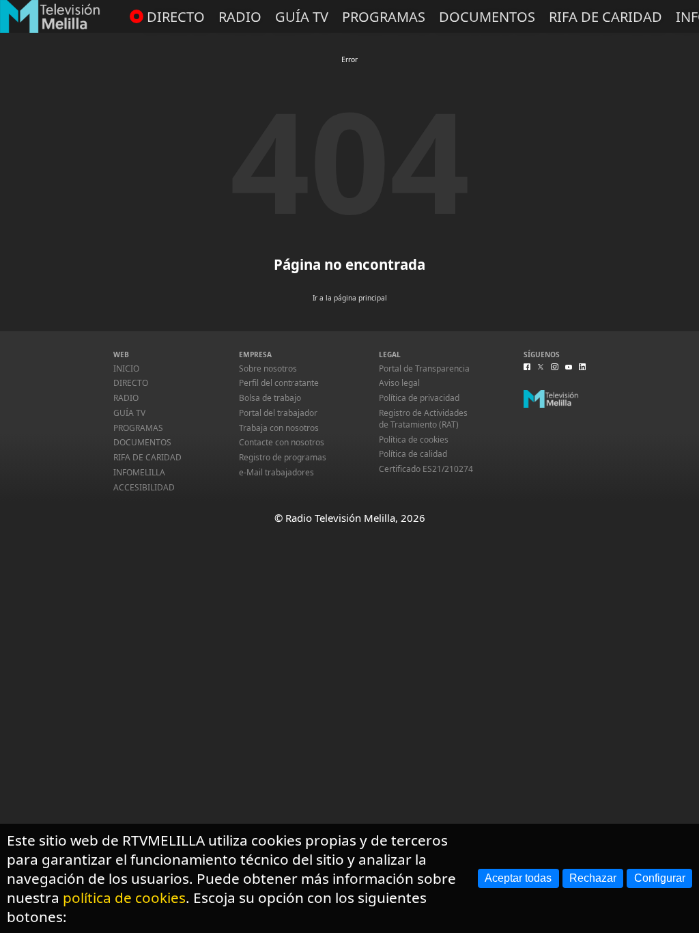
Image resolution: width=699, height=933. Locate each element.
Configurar (659, 878)
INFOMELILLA (139, 472)
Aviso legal (399, 383)
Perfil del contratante (279, 383)
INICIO (126, 368)
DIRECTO (176, 17)
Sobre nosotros (268, 368)
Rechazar (592, 878)
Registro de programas (282, 457)
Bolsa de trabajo (270, 398)
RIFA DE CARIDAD (605, 17)
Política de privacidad (419, 398)
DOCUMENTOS (487, 17)
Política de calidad (413, 454)
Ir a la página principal (350, 298)
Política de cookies (413, 439)
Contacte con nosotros (281, 442)
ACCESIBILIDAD (144, 487)
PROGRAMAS (383, 17)
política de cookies (124, 897)
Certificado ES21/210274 (426, 469)
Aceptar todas (518, 878)
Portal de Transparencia (424, 368)
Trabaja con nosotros (279, 428)
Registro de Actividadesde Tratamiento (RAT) (423, 418)
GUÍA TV (301, 17)
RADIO (239, 17)
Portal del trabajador (278, 413)
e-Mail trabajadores (276, 472)
